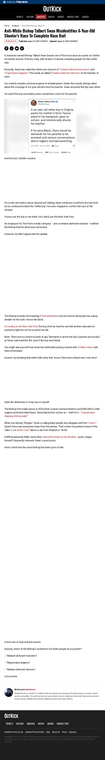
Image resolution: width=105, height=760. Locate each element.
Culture (30, 17)
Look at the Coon (20, 430)
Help (48, 732)
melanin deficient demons (66, 73)
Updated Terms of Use (13, 732)
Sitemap (72, 732)
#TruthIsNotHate (48, 316)
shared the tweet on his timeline (59, 436)
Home (6, 26)
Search (85, 17)
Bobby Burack (11, 41)
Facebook (6, 48)
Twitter (12, 48)
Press (64, 732)
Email (17, 48)
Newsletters (73, 17)
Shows (61, 17)
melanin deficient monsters (74, 69)
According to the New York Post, (21, 326)
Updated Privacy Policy (34, 732)
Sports (19, 17)
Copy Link (22, 48)
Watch (51, 17)
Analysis (41, 17)
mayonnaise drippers (16, 73)
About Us (56, 732)
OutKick (52, 9)
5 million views (85, 347)
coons (92, 422)
